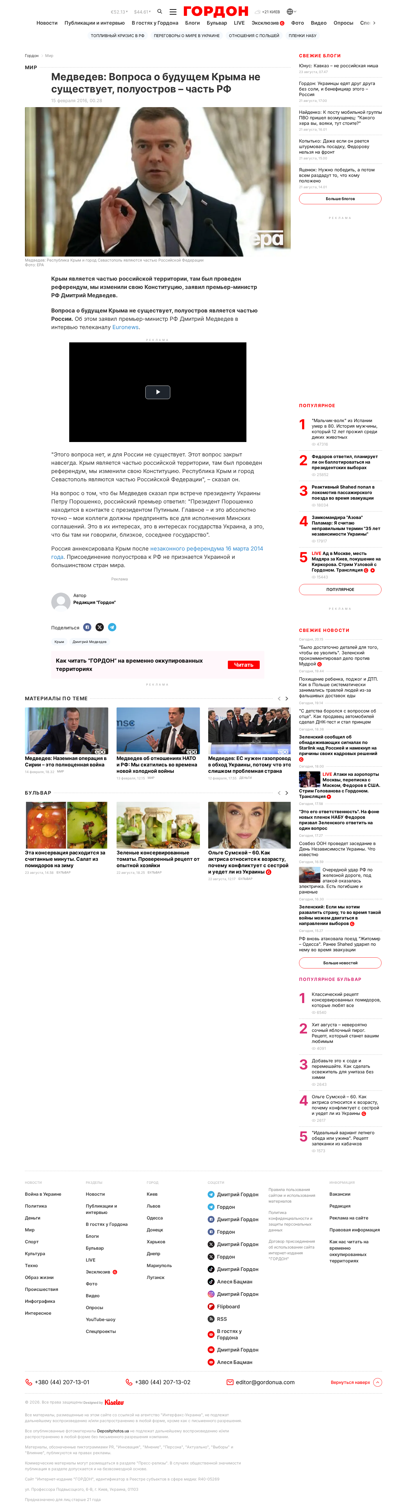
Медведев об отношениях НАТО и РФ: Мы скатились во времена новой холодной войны (157, 764)
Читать (244, 665)
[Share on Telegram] (112, 627)
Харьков (156, 1241)
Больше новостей (340, 962)
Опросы (343, 23)
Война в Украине (43, 1194)
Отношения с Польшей (254, 35)
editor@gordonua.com (265, 1382)
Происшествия (41, 1289)
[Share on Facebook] (87, 627)
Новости (47, 23)
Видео (319, 23)
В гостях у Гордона (155, 23)
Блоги (192, 23)
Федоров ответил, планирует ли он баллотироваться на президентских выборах (345, 462)
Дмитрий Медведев (90, 642)
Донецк (155, 1229)
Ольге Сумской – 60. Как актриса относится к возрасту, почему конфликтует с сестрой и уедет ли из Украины (248, 862)
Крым (59, 642)
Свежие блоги (320, 55)
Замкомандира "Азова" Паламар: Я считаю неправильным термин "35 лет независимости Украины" (346, 526)
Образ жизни (39, 1277)
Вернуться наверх (350, 1382)
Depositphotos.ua (113, 1430)
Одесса (155, 1218)
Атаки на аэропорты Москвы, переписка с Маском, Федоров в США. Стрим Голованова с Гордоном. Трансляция (339, 785)
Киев (152, 1194)
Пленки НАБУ (302, 35)
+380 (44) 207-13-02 (162, 1382)
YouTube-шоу (100, 1319)
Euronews (125, 327)
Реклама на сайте (348, 1218)
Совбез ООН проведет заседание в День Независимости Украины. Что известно (337, 849)
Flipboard (228, 1306)
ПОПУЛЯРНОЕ (317, 405)
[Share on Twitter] (100, 627)
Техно (31, 1265)
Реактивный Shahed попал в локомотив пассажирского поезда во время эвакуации (343, 492)
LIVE (239, 23)
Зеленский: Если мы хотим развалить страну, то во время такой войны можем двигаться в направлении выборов (340, 915)
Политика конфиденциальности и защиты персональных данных (290, 1221)
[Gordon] (216, 12)
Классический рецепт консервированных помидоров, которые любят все (346, 999)
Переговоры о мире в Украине (187, 35)
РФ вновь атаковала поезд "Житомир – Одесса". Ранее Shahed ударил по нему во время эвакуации (339, 944)
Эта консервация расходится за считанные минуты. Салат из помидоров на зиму (65, 859)
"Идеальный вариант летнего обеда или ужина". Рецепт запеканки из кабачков (343, 1138)
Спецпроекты (101, 1331)
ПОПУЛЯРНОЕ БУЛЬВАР (330, 979)
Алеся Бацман (235, 1282)
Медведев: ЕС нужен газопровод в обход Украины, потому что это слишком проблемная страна (249, 764)
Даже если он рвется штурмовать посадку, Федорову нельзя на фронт (334, 146)
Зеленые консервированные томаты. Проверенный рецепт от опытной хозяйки (158, 859)
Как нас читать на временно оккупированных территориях (349, 1251)
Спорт (32, 1241)
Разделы (94, 1182)
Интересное (38, 1313)
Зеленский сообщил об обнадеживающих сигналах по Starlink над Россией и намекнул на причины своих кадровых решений (338, 745)
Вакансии (340, 1194)
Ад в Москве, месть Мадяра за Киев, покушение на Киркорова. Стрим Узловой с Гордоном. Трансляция (346, 562)
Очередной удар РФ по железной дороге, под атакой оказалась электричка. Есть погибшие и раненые (336, 881)
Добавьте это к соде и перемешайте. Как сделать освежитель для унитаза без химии (342, 1069)
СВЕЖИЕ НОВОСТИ (324, 630)
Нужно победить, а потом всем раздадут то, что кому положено (337, 175)
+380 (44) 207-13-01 (62, 1382)
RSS (222, 1319)
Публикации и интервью (95, 23)
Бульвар (217, 23)
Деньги (245, 778)
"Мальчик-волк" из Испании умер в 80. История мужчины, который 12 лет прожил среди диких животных (345, 429)
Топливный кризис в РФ (118, 35)
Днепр (153, 1253)
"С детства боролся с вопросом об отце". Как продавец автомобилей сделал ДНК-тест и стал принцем (337, 716)
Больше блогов (340, 198)
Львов (153, 1206)
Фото (297, 23)
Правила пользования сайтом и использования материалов (292, 1195)
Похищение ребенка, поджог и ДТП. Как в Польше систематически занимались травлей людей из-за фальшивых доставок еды (338, 687)
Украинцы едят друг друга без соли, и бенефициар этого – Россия (337, 89)
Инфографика (40, 1301)
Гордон (31, 55)
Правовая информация (354, 1229)
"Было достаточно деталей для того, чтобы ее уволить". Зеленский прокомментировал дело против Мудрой (338, 655)
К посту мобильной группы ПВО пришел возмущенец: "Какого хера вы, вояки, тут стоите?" (340, 117)
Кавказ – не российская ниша (339, 65)
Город (152, 1182)
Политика (36, 1206)
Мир (49, 55)
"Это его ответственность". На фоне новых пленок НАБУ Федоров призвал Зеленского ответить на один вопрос (339, 820)
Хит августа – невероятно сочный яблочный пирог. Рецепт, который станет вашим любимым (345, 1033)
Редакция (340, 1206)
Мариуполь (159, 1265)
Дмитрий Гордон (238, 1194)
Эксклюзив (266, 23)
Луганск (155, 1277)
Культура (35, 1253)
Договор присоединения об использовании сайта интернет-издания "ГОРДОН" (292, 1250)
